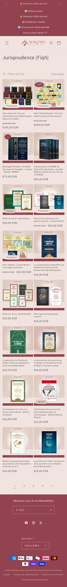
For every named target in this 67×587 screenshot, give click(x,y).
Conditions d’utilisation (53, 574)
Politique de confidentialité (26, 574)
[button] (7, 43)
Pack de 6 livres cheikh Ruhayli (17, 314)
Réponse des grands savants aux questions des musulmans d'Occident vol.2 (17, 464)
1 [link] (15, 486)
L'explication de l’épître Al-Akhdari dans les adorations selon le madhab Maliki (16, 363)
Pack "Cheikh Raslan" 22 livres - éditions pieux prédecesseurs (49, 114)
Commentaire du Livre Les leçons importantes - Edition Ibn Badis (16, 412)
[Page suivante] (52, 486)
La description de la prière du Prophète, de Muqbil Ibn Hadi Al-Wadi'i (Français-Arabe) (48, 363)
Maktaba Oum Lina (20, 570)
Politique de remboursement (35, 579)
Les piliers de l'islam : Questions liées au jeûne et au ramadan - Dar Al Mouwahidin (49, 464)
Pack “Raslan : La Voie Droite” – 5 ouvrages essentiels (17, 266)
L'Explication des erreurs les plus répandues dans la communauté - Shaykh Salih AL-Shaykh (48, 413)
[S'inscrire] (50, 510)
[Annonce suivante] (60, 4)
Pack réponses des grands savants (46, 315)
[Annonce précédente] (6, 4)
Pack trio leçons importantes (16, 218)
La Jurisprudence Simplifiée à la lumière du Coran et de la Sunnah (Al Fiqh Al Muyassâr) (49, 267)
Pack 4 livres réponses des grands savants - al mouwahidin (49, 219)
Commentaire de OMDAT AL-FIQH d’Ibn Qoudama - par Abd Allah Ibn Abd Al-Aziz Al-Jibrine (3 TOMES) (48, 170)
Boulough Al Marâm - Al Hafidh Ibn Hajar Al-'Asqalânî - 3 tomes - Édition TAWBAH (17, 169)
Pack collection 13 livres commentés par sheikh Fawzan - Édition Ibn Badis (18, 116)
